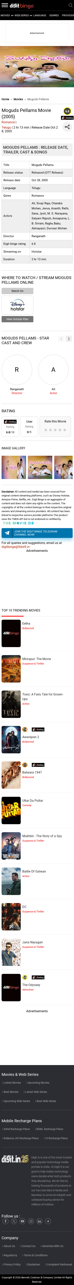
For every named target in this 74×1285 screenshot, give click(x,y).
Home (5, 99)
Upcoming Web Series (16, 1101)
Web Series (22, 15)
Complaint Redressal (59, 1264)
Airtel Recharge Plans (16, 1129)
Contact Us (28, 1246)
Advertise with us (52, 1246)
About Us (9, 1246)
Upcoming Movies (38, 1082)
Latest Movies (12, 1082)
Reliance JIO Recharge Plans (21, 1138)
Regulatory (10, 1255)
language (39, 15)
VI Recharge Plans (56, 1138)
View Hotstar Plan (17, 319)
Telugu (6, 127)
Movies (19, 99)
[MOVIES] (12, 15)
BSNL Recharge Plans (49, 1129)
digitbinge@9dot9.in (16, 547)
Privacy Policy (12, 1264)
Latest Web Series (36, 1091)
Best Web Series (46, 1101)
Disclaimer (33, 1264)
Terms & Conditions (35, 1255)
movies (5, 15)
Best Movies (11, 1091)
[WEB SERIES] (31, 15)
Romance (8, 122)
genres (54, 15)
